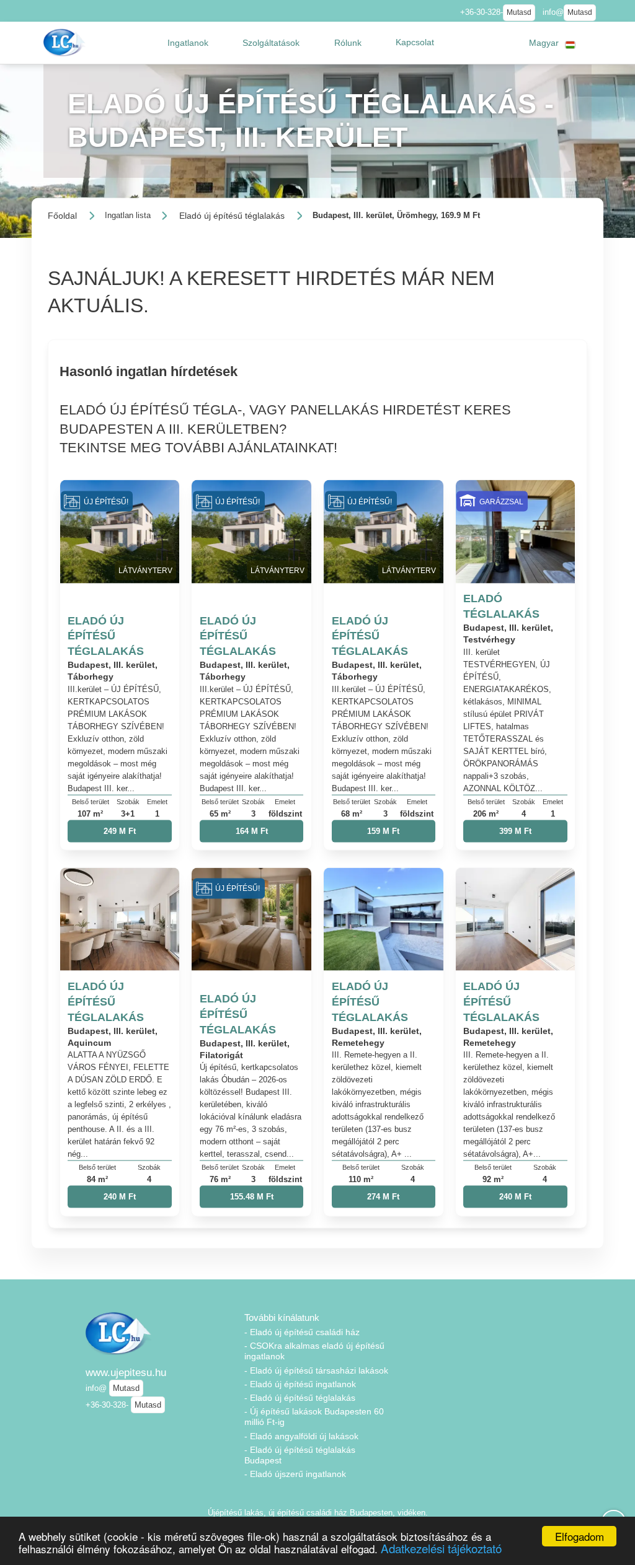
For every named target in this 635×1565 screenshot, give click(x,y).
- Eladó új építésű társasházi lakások (316, 1370)
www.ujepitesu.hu (126, 1372)
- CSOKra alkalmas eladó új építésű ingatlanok (314, 1351)
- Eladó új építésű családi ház (302, 1332)
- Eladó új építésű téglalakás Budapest (299, 1455)
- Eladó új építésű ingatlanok (300, 1384)
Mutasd (519, 12)
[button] (188, 42)
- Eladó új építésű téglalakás (299, 1398)
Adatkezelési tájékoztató (441, 1548)
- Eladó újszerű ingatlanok (295, 1474)
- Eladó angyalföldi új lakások (301, 1436)
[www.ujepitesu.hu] (65, 42)
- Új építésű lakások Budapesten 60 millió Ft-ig (314, 1416)
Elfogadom (579, 1536)
